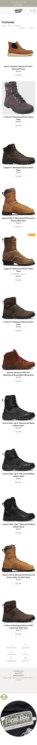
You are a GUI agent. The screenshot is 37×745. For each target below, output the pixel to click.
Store (9, 26)
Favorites (26, 654)
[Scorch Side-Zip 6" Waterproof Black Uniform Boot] (18, 454)
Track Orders (11, 654)
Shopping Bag (11, 661)
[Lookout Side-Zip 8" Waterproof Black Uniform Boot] (18, 505)
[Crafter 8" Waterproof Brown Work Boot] (18, 97)
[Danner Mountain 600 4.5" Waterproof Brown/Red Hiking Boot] (18, 353)
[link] (18, 5)
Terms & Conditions (9, 683)
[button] (18, 11)
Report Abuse (22, 686)
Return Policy (23, 677)
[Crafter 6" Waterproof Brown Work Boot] (18, 302)
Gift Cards (25, 661)
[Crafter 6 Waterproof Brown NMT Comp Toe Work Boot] (18, 606)
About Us (15, 677)
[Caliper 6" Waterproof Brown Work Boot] (18, 148)
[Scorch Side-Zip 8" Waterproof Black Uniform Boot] (18, 404)
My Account (26, 648)
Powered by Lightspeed (18, 689)
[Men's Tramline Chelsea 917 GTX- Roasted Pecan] (18, 47)
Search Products (11, 648)
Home (4, 26)
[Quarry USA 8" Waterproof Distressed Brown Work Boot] (18, 199)
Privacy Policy (7, 677)
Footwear (17, 26)
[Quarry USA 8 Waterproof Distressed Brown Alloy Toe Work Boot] (18, 555)
